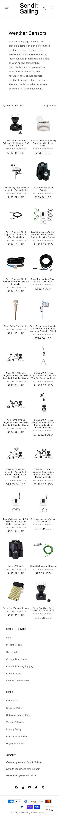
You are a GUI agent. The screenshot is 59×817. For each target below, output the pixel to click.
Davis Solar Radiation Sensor (43, 189)
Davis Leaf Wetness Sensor (16, 608)
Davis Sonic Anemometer (16, 326)
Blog (8, 637)
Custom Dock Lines (16, 659)
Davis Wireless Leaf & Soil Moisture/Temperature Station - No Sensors (15, 521)
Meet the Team (14, 644)
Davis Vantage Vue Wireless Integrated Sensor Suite (16, 189)
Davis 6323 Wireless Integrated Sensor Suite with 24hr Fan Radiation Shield (43, 375)
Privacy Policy (13, 729)
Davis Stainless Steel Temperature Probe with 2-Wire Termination (15, 234)
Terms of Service (15, 722)
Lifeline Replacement (17, 680)
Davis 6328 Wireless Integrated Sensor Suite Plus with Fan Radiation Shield (16, 473)
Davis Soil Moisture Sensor (43, 566)
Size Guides (12, 652)
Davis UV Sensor (16, 566)
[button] (6, 8)
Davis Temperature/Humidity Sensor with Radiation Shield (43, 143)
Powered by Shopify (39, 813)
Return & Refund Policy (18, 715)
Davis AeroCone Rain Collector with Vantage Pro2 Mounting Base (16, 143)
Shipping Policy (14, 708)
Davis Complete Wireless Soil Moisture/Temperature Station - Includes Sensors (43, 234)
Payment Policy (14, 743)
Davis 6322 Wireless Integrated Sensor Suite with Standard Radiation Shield (16, 375)
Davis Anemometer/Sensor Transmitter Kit (43, 520)
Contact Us (12, 700)
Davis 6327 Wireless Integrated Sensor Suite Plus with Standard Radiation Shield (43, 424)
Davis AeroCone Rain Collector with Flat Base (43, 609)
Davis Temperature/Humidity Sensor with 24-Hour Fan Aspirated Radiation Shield (43, 328)
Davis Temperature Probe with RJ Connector (43, 280)
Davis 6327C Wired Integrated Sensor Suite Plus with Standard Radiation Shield (43, 473)
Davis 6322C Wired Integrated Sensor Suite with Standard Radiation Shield (16, 422)
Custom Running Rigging (19, 666)
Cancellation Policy (16, 736)
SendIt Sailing (24, 813)
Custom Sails (13, 673)
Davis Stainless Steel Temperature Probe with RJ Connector (16, 281)
